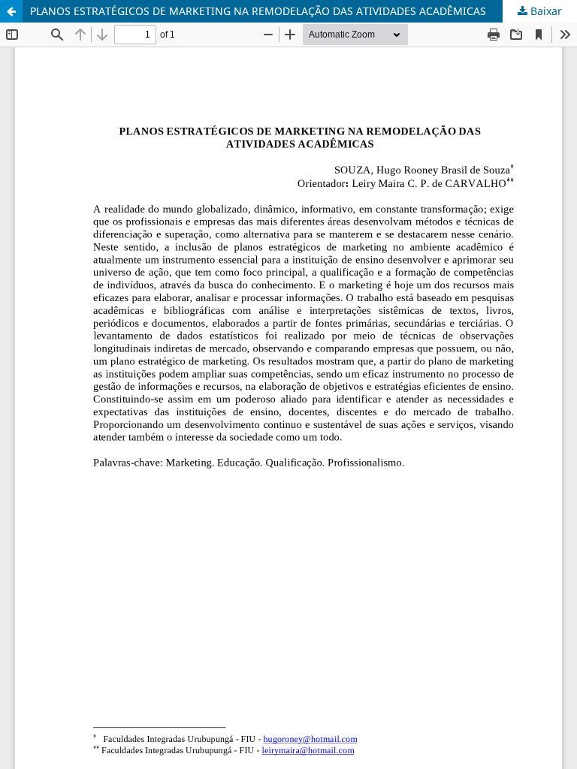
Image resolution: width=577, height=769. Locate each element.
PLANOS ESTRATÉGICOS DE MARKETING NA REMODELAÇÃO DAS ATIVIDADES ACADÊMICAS (258, 11)
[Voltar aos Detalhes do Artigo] (11, 11)
